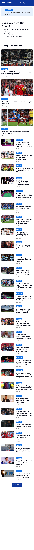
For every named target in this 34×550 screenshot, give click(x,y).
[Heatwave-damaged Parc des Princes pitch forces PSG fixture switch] (7, 308)
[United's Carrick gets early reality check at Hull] (7, 244)
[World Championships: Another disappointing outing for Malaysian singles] (7, 359)
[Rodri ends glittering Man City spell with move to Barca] (7, 398)
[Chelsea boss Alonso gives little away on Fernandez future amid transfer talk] (7, 321)
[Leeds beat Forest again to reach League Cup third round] (17, 117)
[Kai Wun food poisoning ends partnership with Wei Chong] (7, 295)
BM (18, 3)
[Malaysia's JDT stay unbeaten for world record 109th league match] (7, 270)
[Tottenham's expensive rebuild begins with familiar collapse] (7, 219)
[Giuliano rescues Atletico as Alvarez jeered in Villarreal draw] (7, 167)
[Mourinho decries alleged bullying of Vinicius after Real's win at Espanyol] (7, 231)
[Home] (6, 3)
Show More (17, 485)
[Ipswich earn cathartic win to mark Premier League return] (7, 206)
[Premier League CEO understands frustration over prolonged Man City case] (7, 411)
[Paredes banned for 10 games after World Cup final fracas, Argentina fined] (7, 283)
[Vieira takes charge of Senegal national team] (7, 423)
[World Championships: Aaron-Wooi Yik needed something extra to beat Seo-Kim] (7, 193)
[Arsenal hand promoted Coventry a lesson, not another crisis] (7, 257)
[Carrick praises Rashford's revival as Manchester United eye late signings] (7, 334)
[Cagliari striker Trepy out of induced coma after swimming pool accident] (7, 385)
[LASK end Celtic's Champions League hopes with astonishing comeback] (17, 57)
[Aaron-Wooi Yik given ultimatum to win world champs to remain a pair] (7, 372)
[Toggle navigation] (31, 3)
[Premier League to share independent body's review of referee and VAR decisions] (7, 434)
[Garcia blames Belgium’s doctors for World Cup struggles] (7, 460)
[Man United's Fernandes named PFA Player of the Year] (17, 87)
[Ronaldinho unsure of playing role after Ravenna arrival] (7, 347)
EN (20, 3)
